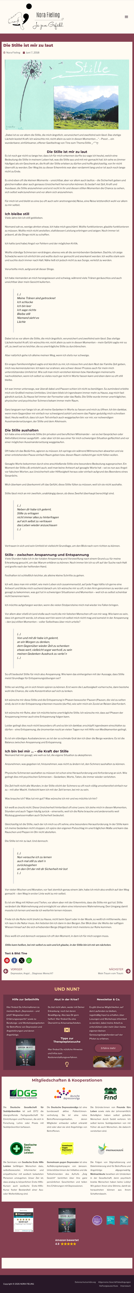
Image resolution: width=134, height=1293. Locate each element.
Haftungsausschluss (108, 1286)
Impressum (125, 1286)
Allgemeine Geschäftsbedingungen (114, 1282)
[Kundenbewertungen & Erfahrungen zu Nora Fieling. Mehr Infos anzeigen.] (23, 1219)
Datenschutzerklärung (85, 1282)
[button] (7, 960)
